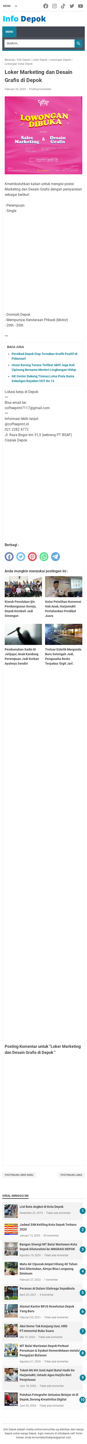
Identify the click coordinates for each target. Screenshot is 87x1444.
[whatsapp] (43, 556)
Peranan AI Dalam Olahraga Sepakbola (47, 1288)
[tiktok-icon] (63, 6)
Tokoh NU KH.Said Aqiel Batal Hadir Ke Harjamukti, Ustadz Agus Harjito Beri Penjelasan (47, 1374)
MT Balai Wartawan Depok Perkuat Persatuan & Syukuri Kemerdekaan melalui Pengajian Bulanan (50, 1350)
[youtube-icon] (81, 6)
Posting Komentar (40, 89)
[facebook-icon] (46, 6)
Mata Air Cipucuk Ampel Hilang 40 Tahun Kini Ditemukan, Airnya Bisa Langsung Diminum (48, 1268)
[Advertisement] (43, 262)
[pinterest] (32, 556)
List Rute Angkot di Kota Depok (41, 1206)
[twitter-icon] (72, 6)
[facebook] (9, 556)
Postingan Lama (71, 1175)
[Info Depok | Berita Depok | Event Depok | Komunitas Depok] (24, 19)
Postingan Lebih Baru (19, 1175)
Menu (9, 31)
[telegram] (55, 556)
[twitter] (20, 556)
